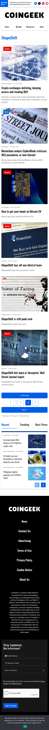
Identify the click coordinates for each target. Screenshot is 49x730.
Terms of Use (24, 550)
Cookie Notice (24, 570)
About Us (24, 579)
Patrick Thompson (6, 83)
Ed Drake (4, 368)
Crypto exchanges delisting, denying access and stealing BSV (21, 90)
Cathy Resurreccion (8, 467)
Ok (25, 726)
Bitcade (19, 26)
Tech (6, 112)
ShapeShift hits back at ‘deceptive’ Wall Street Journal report (22, 375)
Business (7, 49)
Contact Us (24, 531)
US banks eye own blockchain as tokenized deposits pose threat (21, 3)
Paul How (4, 261)
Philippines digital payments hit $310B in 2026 (12, 474)
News (7, 26)
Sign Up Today (10, 706)
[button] (37, 485)
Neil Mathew (5, 146)
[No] (46, 722)
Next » (24, 410)
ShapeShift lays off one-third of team (21, 265)
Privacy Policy (24, 560)
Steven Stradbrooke (9, 451)
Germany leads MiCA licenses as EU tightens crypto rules (12, 443)
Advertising (24, 541)
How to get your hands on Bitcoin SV (21, 211)
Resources (30, 26)
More (42, 26)
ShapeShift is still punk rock (16, 319)
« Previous (24, 395)
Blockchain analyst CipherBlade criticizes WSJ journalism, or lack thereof (24, 153)
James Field (6, 435)
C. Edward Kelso (5, 314)
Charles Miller (5, 207)
